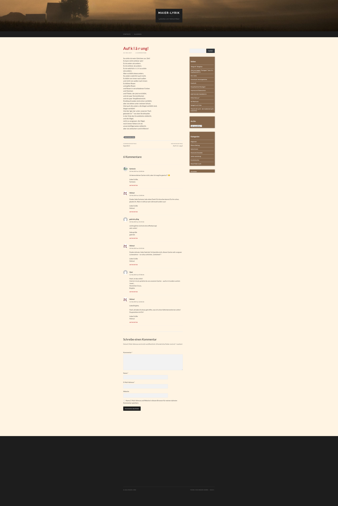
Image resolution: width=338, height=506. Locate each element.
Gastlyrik (193, 83)
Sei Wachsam (195, 101)
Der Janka (194, 76)
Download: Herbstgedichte (199, 79)
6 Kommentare (141, 53)
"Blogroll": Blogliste (196, 66)
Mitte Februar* (195, 98)
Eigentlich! (130, 145)
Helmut (132, 193)
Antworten (133, 185)
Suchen (210, 51)
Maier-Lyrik (169, 12)
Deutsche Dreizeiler (197, 153)
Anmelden (194, 171)
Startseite (127, 34)
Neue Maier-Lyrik (129, 137)
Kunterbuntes (195, 160)
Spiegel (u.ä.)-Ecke (196, 105)
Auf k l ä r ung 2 (177, 145)
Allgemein (137, 34)
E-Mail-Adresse (129, 382)
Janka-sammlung (196, 156)
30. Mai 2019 (127, 53)
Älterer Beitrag (195, 145)
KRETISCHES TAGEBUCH (198, 94)
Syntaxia (132, 169)
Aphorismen (194, 149)
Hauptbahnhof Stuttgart (198, 87)
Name (125, 373)
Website (126, 391)
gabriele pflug (134, 219)
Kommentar (127, 352)
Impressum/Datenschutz (198, 90)
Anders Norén (203, 490)
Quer (131, 272)
